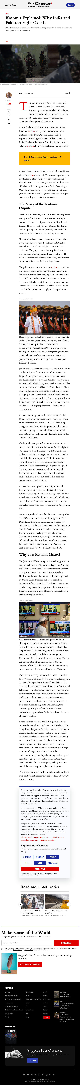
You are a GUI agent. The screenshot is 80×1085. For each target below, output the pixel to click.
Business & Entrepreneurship (13, 999)
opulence (55, 267)
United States (29, 1010)
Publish (45, 1010)
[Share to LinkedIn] (8, 115)
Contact (45, 1013)
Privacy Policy (17, 950)
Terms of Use (28, 950)
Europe (28, 996)
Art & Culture (9, 1003)
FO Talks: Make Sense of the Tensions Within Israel (67, 1006)
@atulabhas (8, 101)
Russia (45, 992)
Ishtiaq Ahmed (49, 915)
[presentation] (21, 904)
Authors (45, 1003)
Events (45, 996)
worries (30, 145)
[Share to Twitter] (8, 111)
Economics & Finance (11, 996)
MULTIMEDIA (63, 992)
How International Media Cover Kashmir (31, 912)
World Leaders (9, 1013)
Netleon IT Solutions (50, 1081)
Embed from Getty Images (26, 299)
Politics (7, 992)
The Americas (29, 992)
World (7, 1017)
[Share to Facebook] (8, 108)
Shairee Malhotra (26, 915)
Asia (27, 1006)
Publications (46, 999)
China (27, 1017)
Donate (33, 1060)
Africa (27, 1003)
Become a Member (29, 964)
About (45, 1006)
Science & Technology (11, 1006)
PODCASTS (62, 1012)
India (27, 1013)
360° (7, 14)
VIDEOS (62, 1001)
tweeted (32, 131)
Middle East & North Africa (33, 999)
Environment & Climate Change (14, 1010)
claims (31, 175)
